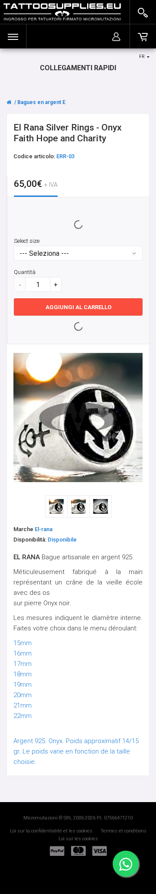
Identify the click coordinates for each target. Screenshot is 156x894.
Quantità (25, 272)
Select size (26, 241)
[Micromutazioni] (62, 12)
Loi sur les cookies (78, 839)
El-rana (43, 529)
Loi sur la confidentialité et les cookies (51, 831)
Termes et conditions (123, 831)
